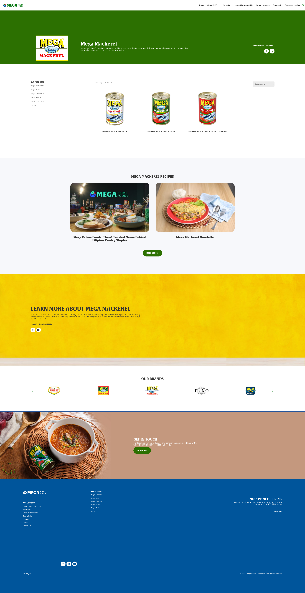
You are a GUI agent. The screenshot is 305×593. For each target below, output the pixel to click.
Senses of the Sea (292, 5)
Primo (33, 105)
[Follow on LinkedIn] (68, 564)
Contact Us (277, 5)
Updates (26, 519)
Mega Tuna (35, 90)
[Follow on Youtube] (74, 564)
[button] (272, 390)
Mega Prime (35, 97)
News (258, 5)
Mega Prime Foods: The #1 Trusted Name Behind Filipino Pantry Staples (109, 238)
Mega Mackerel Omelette (195, 237)
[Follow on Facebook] (266, 51)
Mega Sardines (37, 86)
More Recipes (152, 253)
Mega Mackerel (37, 101)
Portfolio (226, 5)
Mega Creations (37, 93)
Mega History (27, 509)
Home (201, 5)
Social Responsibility (244, 5)
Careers (266, 5)
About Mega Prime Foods (32, 506)
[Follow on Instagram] (272, 51)
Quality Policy (28, 516)
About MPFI (212, 5)
